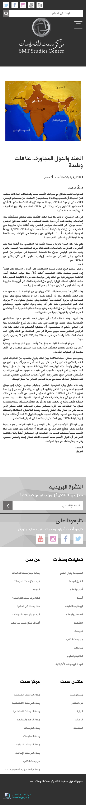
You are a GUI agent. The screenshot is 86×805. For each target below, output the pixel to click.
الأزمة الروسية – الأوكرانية (69, 664)
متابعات (78, 647)
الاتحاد (79, 452)
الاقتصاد (78, 622)
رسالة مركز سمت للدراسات (26, 573)
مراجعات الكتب (74, 639)
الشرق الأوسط (75, 581)
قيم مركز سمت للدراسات (27, 581)
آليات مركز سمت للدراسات (26, 614)
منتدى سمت (76, 694)
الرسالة (79, 719)
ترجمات (79, 631)
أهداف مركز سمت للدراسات (25, 622)
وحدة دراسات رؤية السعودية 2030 (22, 769)
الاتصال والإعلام (74, 614)
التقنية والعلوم (75, 656)
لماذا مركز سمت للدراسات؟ (26, 598)
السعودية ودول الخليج (71, 573)
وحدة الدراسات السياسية (27, 694)
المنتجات (78, 728)
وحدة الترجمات (32, 728)
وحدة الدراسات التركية (28, 744)
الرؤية (80, 711)
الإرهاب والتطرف (74, 606)
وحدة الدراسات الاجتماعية (26, 711)
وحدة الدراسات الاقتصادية (26, 703)
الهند (80, 265)
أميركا (80, 598)
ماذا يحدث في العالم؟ (28, 606)
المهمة (36, 589)
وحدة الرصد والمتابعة (28, 719)
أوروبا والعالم (76, 589)
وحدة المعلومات (31, 736)
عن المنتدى (77, 703)
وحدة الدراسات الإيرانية (27, 753)
